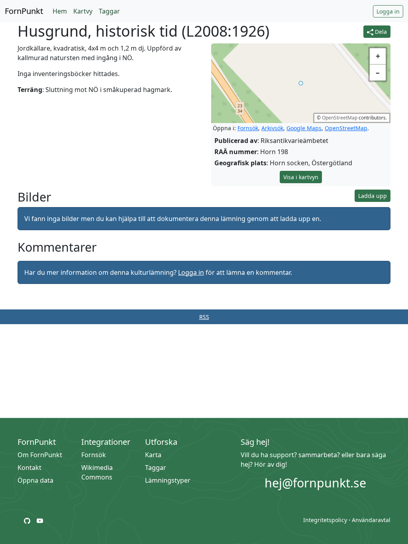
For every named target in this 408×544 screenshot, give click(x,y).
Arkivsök (272, 128)
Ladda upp (372, 196)
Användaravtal (371, 519)
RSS (204, 317)
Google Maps (304, 128)
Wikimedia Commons (97, 472)
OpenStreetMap (339, 117)
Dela (380, 31)
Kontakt (29, 467)
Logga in (388, 11)
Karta (153, 454)
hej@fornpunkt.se (315, 482)
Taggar (109, 11)
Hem (60, 11)
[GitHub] (27, 520)
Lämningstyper (167, 480)
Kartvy (82, 11)
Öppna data (35, 480)
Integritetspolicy (325, 519)
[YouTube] (40, 520)
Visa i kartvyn (300, 177)
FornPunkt (24, 11)
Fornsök (247, 128)
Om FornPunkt (40, 454)
